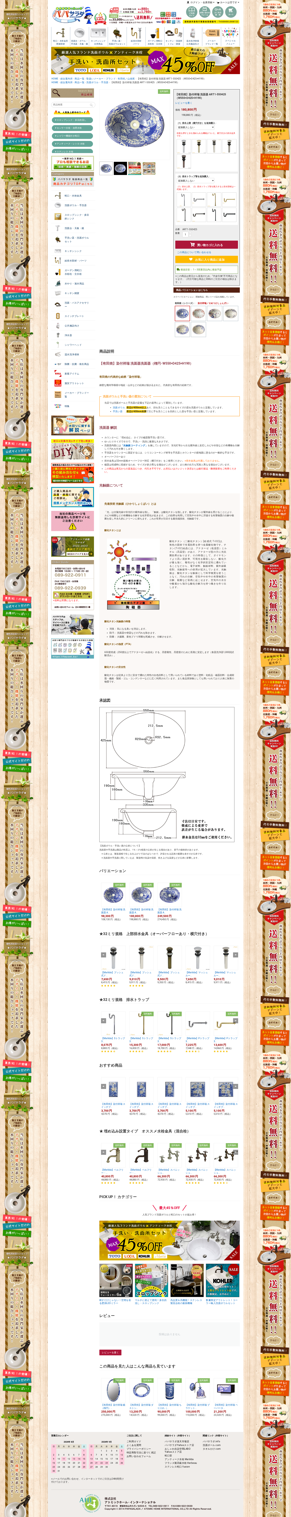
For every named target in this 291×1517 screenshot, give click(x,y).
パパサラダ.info (211, 1441)
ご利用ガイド (134, 1441)
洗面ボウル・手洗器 (76, 205)
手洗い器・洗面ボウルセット (77, 239)
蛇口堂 (168, 1455)
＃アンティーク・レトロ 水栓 (70, 143)
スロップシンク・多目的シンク (77, 217)
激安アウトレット (74, 383)
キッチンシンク (73, 251)
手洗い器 (119, 411)
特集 (67, 406)
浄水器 (68, 335)
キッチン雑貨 (72, 293)
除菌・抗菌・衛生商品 (77, 364)
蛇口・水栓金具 (73, 195)
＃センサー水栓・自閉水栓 (68, 128)
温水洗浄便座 (72, 354)
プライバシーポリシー (139, 1448)
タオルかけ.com (212, 1448)
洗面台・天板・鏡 (74, 228)
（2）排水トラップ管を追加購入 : (193, 176)
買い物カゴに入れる (210, 245)
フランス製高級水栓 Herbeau (181, 1463)
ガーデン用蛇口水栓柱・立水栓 (73, 272)
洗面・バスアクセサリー (77, 304)
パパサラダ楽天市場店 (177, 1441)
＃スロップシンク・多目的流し (70, 120)
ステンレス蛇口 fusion (177, 1466)
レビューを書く (183, 103)
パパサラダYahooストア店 (179, 1445)
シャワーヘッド (73, 345)
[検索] (91, 105)
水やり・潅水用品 (74, 283)
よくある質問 (134, 1445)
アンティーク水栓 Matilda (179, 1459)
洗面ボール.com (212, 1445)
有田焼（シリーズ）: (185, 303)
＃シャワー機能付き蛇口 (67, 136)
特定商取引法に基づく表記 (141, 1452)
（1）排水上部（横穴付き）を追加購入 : (196, 123)
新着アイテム (72, 373)
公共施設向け (72, 325)
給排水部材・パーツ (76, 260)
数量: (177, 233)
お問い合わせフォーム (139, 1456)
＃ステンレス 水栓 (64, 151)
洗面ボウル (119, 407)
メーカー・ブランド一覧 (77, 395)
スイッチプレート (74, 316)
